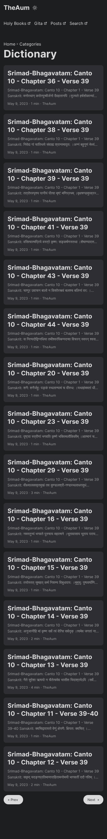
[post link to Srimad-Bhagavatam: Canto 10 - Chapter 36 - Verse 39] (53, 87)
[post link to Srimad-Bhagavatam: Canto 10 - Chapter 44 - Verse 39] (53, 331)
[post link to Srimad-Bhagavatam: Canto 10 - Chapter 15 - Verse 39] (53, 574)
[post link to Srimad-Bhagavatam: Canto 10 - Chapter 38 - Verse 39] (53, 136)
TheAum (17, 7)
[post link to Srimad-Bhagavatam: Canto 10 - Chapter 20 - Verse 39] (53, 379)
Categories (30, 44)
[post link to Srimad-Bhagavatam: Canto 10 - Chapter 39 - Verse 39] (53, 185)
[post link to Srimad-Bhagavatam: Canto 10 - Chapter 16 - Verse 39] (53, 525)
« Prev (13, 800)
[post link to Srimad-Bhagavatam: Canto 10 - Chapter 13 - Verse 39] (53, 671)
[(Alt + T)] (35, 8)
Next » (93, 800)
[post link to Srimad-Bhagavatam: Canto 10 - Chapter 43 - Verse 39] (53, 282)
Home (9, 44)
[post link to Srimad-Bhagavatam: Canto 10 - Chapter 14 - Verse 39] (53, 623)
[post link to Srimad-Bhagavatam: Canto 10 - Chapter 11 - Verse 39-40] (53, 720)
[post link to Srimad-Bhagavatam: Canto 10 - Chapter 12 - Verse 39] (53, 769)
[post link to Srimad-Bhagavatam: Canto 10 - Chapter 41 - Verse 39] (53, 233)
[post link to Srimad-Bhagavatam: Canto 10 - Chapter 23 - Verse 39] (53, 428)
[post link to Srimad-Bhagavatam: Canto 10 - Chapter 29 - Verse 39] (53, 477)
